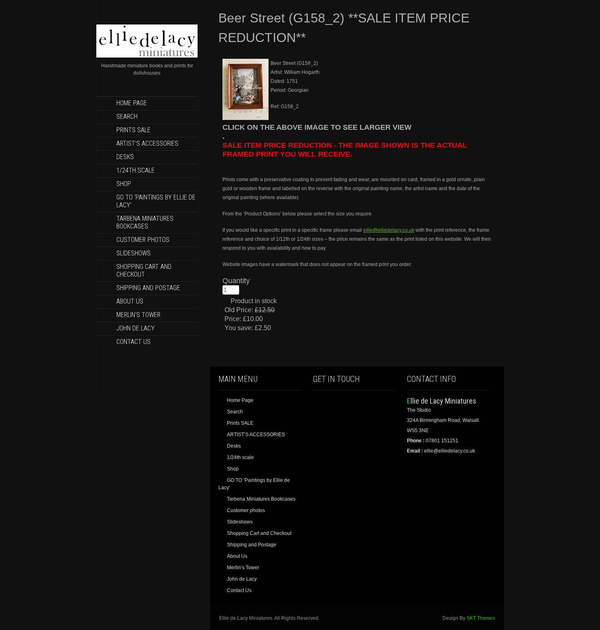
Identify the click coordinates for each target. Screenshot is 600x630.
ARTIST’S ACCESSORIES (147, 143)
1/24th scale (135, 170)
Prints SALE (133, 130)
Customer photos (142, 240)
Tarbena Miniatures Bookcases (144, 222)
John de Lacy (135, 328)
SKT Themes (481, 618)
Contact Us (133, 342)
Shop (123, 184)
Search (127, 116)
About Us (129, 301)
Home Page (131, 103)
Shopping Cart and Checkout (143, 270)
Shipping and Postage (148, 288)
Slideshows (133, 253)
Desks (125, 157)
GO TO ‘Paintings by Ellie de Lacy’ (156, 201)
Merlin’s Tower (138, 315)
